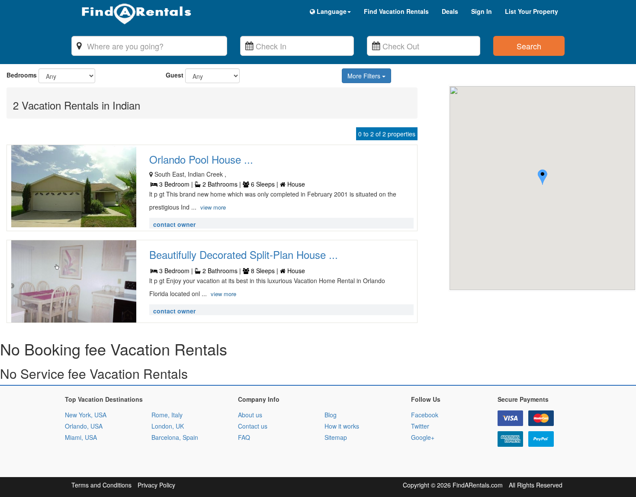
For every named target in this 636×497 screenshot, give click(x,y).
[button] (542, 178)
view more (213, 207)
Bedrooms (21, 75)
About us (250, 414)
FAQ (244, 437)
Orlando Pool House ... (201, 159)
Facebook (424, 414)
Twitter (420, 426)
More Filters (364, 75)
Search (529, 46)
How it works (341, 426)
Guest (174, 75)
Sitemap (335, 437)
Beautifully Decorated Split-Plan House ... (243, 254)
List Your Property (531, 11)
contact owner (174, 224)
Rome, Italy (167, 414)
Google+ (422, 437)
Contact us (252, 426)
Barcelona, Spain (174, 437)
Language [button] (331, 11)
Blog (330, 414)
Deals (450, 11)
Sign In (481, 11)
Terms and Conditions (101, 485)
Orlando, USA (84, 426)
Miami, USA (81, 437)
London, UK (167, 426)
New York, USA (85, 414)
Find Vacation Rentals (396, 11)
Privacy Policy (156, 485)
